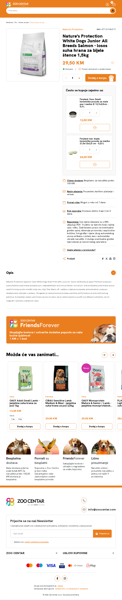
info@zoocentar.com (102, 509)
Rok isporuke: (74, 211)
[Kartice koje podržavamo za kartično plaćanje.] (29, 565)
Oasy (12, 397)
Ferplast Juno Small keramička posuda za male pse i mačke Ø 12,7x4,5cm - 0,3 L (94, 103)
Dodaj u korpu (25, 426)
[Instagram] (65, 578)
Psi (16, 22)
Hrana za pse (24, 22)
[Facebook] (57, 578)
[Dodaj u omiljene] (113, 63)
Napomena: (73, 221)
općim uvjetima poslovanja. (37, 542)
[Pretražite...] (112, 10)
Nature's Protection (73, 29)
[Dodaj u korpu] (95, 127)
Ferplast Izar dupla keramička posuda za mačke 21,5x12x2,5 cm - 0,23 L (95, 141)
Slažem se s (31, 542)
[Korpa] (114, 4)
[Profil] (107, 4)
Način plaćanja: (75, 191)
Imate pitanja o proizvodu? (81, 249)
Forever (74, 458)
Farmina (49, 397)
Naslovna (9, 22)
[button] (105, 355)
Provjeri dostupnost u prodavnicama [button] (96, 69)
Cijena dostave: (75, 180)
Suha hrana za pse (37, 22)
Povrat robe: (73, 202)
